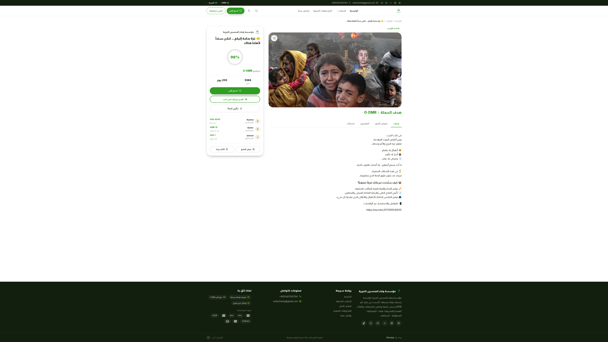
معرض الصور (381, 123)
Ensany (390, 337)
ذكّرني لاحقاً (233, 108)
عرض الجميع (246, 149)
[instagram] (395, 3)
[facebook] (400, 3)
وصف (396, 123)
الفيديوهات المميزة (322, 10)
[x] (391, 3)
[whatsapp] (382, 3)
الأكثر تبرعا (220, 149)
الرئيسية (354, 10)
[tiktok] (364, 323)
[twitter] (385, 323)
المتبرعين (364, 123)
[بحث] (256, 11)
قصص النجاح (345, 306)
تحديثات (351, 123)
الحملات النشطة (344, 301)
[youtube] (386, 3)
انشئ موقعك (216, 10)
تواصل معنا (303, 10)
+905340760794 (288, 296)
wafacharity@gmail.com (285, 301)
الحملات (342, 10)
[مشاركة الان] (274, 38)
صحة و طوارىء (393, 28)
